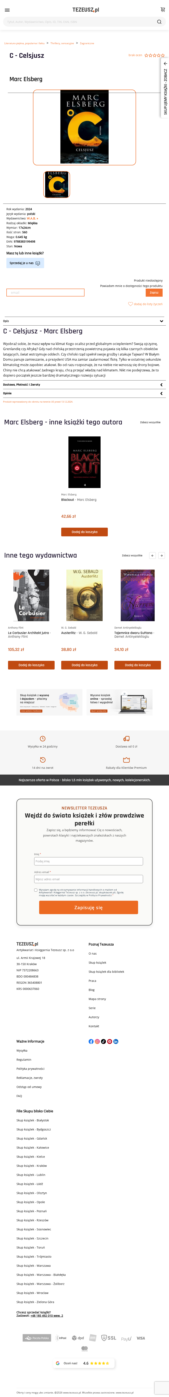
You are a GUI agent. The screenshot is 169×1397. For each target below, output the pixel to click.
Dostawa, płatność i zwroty (21, 385)
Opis (6, 321)
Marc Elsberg (25, 79)
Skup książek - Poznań (31, 1211)
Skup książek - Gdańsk (31, 1138)
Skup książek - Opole (30, 1202)
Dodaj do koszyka (84, 532)
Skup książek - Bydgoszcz (33, 1129)
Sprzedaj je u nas (22, 263)
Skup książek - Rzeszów (32, 1220)
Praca (92, 981)
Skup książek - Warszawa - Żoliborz (40, 1284)
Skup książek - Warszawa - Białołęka (41, 1275)
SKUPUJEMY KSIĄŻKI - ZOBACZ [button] (165, 91)
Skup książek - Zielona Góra (35, 1302)
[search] (159, 22)
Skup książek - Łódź (29, 1184)
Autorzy (94, 1017)
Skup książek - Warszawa (33, 1266)
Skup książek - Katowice (32, 1147)
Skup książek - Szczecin (32, 1238)
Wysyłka (21, 1050)
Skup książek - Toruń (30, 1247)
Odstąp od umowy (29, 1087)
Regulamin (23, 1060)
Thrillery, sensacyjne (62, 43)
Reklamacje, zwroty (29, 1078)
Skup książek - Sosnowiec (33, 1229)
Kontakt (94, 1026)
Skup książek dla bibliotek (106, 972)
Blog (92, 990)
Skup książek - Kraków (31, 1166)
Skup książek (97, 963)
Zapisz (154, 292)
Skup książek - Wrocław (32, 1293)
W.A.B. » (32, 218)
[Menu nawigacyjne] (7, 10)
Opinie (7, 393)
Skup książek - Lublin (30, 1175)
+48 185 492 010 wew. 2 (47, 1316)
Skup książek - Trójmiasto (33, 1256)
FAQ (19, 1096)
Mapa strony (97, 999)
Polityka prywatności (30, 1069)
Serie (92, 1008)
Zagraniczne (87, 43)
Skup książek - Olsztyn (31, 1193)
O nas (93, 953)
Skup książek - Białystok (32, 1120)
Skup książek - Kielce (30, 1157)
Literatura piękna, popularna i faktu (24, 43)
